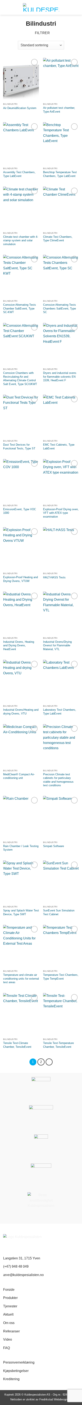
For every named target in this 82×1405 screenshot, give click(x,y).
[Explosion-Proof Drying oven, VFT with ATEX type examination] (61, 480)
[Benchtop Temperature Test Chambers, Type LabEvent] (61, 143)
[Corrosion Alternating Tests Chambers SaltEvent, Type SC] (61, 276)
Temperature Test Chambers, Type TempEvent (60, 976)
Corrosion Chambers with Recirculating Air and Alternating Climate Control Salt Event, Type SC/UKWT (20, 378)
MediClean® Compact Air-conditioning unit (19, 776)
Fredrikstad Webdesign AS (55, 1399)
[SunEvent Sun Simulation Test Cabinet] (61, 882)
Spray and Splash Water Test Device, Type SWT (21, 912)
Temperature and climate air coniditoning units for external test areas (21, 978)
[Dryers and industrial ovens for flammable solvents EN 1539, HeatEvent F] (61, 344)
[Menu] (76, 7)
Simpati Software (53, 846)
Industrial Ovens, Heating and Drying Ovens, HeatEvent (18, 645)
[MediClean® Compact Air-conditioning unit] (21, 745)
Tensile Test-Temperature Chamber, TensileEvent (58, 1044)
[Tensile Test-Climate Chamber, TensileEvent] (21, 1014)
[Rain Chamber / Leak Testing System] (21, 817)
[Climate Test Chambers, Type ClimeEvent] (61, 208)
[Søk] (5, 7)
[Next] (49, 1061)
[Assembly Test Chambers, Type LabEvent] (21, 143)
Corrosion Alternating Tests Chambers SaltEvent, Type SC (59, 308)
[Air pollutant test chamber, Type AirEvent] (61, 79)
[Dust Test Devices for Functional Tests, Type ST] (21, 416)
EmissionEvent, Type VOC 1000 (19, 511)
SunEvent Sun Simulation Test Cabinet (58, 912)
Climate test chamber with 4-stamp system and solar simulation (20, 240)
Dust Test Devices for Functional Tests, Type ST (19, 446)
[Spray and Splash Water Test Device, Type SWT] (21, 882)
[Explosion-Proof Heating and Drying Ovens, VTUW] (21, 548)
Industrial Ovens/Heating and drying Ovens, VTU (20, 711)
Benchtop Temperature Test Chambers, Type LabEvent (60, 174)
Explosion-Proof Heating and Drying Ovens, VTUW (20, 579)
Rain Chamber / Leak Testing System (20, 848)
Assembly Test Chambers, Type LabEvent (19, 174)
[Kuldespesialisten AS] (41, 7)
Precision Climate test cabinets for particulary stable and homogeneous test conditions (58, 780)
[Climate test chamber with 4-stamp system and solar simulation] (21, 208)
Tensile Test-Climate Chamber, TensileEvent (17, 1044)
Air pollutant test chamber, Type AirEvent (59, 109)
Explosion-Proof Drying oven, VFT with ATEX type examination (61, 513)
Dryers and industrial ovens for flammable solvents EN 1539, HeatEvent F (59, 376)
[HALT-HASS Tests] (61, 548)
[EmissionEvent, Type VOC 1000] (21, 480)
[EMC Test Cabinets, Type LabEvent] (61, 416)
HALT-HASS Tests (54, 577)
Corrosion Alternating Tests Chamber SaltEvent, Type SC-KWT (19, 308)
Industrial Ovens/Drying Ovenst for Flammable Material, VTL (57, 645)
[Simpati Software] (61, 817)
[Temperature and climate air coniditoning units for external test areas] (21, 946)
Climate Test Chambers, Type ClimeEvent (58, 238)
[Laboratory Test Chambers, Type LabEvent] (61, 681)
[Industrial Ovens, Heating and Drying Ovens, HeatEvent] (21, 613)
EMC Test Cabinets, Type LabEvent (58, 446)
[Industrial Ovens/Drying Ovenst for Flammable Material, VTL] (61, 613)
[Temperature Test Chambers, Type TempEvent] (61, 946)
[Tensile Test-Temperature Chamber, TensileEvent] (61, 1014)
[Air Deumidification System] (21, 79)
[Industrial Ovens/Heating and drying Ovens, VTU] (21, 681)
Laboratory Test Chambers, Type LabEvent (59, 711)
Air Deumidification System (19, 108)
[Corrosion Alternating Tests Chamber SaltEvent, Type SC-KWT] (21, 276)
